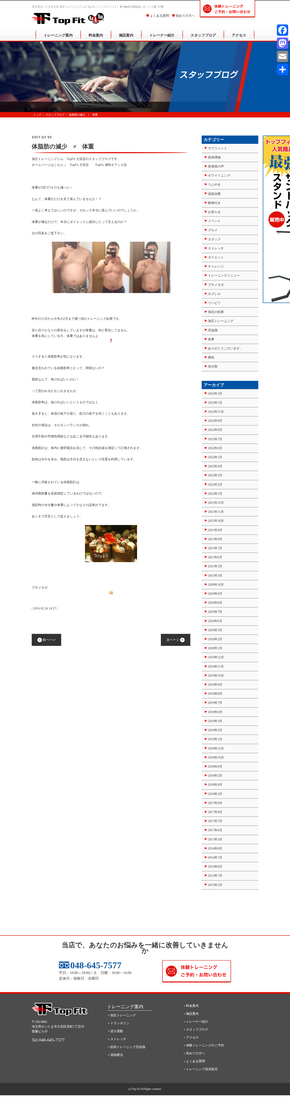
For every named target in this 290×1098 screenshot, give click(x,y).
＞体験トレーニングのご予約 (203, 1045)
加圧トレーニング (220, 321)
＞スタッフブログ (195, 1029)
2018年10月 (216, 757)
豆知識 (213, 330)
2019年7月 (215, 702)
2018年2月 (215, 794)
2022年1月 (215, 493)
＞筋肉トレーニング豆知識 (126, 1047)
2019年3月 (215, 721)
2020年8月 (215, 602)
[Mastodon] (282, 43)
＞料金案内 (191, 1005)
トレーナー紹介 (162, 35)
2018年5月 (215, 775)
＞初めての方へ (194, 1053)
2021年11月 (216, 511)
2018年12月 (216, 748)
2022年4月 (215, 466)
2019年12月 (216, 657)
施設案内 (126, 35)
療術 (211, 357)
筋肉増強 (214, 157)
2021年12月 (216, 502)
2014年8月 (215, 848)
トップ (37, 114)
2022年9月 (215, 420)
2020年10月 (216, 584)
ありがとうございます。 (225, 348)
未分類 (213, 366)
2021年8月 (215, 539)
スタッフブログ (203, 35)
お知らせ (214, 212)
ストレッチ (216, 248)
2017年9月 (215, 803)
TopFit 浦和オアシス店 (111, 165)
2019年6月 (215, 712)
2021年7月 (215, 548)
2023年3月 (215, 393)
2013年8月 (215, 866)
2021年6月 (215, 557)
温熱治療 (214, 194)
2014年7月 (215, 857)
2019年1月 (215, 739)
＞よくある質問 (194, 1061)
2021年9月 (215, 530)
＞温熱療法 (115, 1055)
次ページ (173, 640)
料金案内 (96, 35)
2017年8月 (215, 812)
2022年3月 (215, 475)
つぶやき (214, 184)
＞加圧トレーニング (121, 1015)
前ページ (49, 640)
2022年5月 (215, 457)
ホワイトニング (219, 175)
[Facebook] (282, 30)
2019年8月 (215, 693)
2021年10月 (216, 521)
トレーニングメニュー (224, 275)
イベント (214, 221)
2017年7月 (215, 821)
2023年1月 (215, 402)
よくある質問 (159, 15)
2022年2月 (215, 484)
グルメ (213, 230)
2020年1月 (215, 648)
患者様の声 (216, 166)
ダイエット (216, 257)
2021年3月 (215, 575)
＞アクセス (191, 1037)
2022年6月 (215, 448)
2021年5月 (215, 566)
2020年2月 (215, 639)
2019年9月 (215, 684)
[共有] (282, 69)
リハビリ (214, 303)
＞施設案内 (191, 1013)
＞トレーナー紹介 (195, 1021)
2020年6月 (215, 621)
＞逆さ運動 (115, 1031)
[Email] (282, 56)
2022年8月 (215, 430)
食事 (211, 339)
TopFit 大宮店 (81, 165)
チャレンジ (216, 266)
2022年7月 (215, 439)
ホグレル (214, 294)
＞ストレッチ (116, 1039)
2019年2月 (215, 730)
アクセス (239, 35)
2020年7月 (215, 611)
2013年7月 (215, 875)
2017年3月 (215, 839)
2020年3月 (215, 630)
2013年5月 (215, 885)
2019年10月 (216, 675)
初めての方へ (185, 15)
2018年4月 (215, 784)
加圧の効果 (216, 312)
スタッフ (214, 239)
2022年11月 (216, 411)
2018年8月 (215, 766)
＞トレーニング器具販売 (200, 1069)
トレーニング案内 (58, 35)
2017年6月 (215, 830)
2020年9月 (215, 593)
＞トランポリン (118, 1023)
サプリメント (217, 148)
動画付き (214, 203)
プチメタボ (216, 284)
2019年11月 (216, 666)
